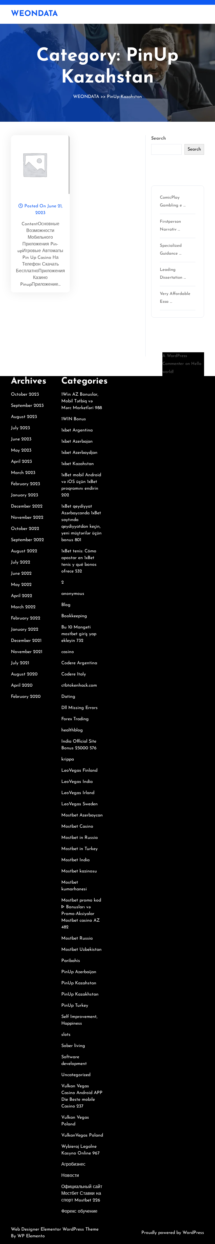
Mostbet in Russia (79, 837)
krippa (67, 759)
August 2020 (24, 674)
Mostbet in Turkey (79, 849)
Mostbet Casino (77, 826)
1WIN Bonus (73, 419)
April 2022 (21, 596)
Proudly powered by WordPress (172, 1233)
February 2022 (25, 618)
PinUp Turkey (74, 1005)
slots (66, 1034)
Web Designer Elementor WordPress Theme (55, 1229)
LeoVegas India (77, 782)
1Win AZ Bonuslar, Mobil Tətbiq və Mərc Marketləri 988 (81, 401)
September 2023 (27, 405)
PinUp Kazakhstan (80, 994)
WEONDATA (34, 14)
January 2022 (24, 629)
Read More (38, 165)
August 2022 (24, 551)
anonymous (72, 594)
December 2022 (27, 506)
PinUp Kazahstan (124, 97)
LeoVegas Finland (79, 770)
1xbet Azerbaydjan (79, 452)
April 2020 (21, 685)
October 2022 (25, 529)
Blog (66, 605)
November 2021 (26, 652)
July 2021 (20, 663)
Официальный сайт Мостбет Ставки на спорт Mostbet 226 (81, 1194)
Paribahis (70, 961)
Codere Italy (73, 674)
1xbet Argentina (77, 430)
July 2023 (20, 428)
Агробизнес (73, 1164)
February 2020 (26, 696)
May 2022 (21, 585)
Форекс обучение (79, 1211)
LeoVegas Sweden (79, 804)
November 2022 (27, 517)
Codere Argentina (79, 663)
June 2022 (21, 573)
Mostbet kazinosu (79, 871)
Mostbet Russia (77, 938)
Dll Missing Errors (79, 708)
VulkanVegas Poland (82, 1135)
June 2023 (21, 439)
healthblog (72, 730)
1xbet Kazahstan (77, 464)
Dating (68, 696)
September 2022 (27, 540)
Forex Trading (75, 719)
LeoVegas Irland (77, 793)
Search (158, 138)
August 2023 (24, 417)
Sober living (73, 1046)
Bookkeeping (74, 616)
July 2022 (20, 562)
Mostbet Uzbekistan (81, 949)
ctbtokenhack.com (79, 685)
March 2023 (23, 473)
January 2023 (24, 495)
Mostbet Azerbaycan (82, 815)
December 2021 (26, 641)
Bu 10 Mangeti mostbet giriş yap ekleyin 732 (78, 634)
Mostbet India (75, 860)
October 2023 (25, 394)
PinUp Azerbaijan (78, 972)
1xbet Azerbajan (77, 441)
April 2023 (21, 461)
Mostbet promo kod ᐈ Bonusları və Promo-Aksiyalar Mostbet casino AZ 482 (81, 914)
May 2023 (21, 450)
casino (67, 652)
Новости (70, 1175)
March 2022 (23, 607)
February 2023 (25, 484)
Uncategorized (75, 1075)
